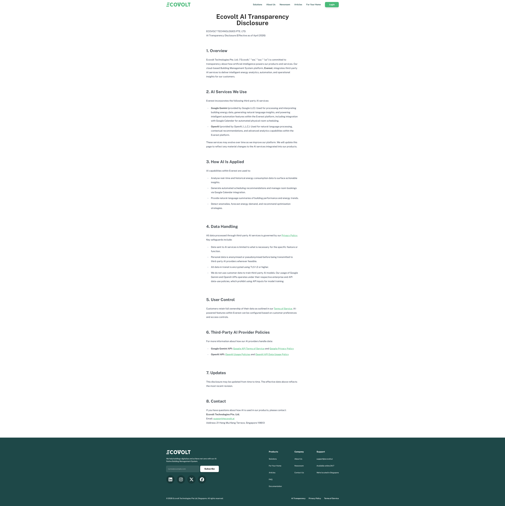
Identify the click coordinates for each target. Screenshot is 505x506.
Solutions (257, 4)
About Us (270, 4)
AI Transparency (298, 498)
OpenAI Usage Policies (237, 354)
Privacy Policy (289, 235)
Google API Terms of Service (248, 348)
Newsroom (285, 4)
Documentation (275, 486)
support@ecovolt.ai (223, 418)
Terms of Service (283, 308)
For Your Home (313, 4)
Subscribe (209, 469)
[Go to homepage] (178, 5)
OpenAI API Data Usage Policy (272, 354)
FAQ (270, 479)
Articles (298, 4)
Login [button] (332, 4)
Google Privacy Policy (282, 348)
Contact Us (299, 473)
